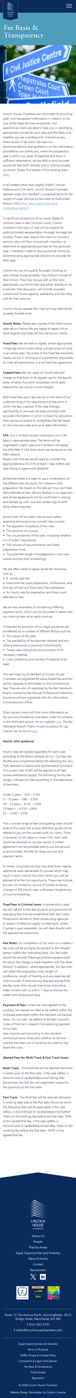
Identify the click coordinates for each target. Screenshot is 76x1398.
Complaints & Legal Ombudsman (38, 1361)
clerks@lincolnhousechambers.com (39, 1330)
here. (6, 175)
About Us (38, 1236)
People (38, 1242)
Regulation (38, 1377)
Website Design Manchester (26, 1392)
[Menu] (69, 5)
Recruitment (38, 1270)
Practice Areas (38, 1247)
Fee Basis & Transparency (38, 1366)
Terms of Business (38, 1349)
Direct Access (38, 1372)
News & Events (38, 1258)
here (59, 722)
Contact (38, 1264)
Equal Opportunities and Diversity (38, 1253)
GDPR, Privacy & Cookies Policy (38, 1355)
